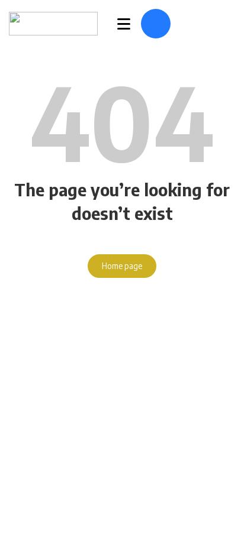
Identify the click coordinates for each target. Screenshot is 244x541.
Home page (122, 266)
